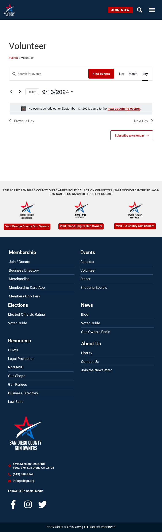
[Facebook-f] (13, 504)
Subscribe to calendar (129, 135)
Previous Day (24, 120)
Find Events (101, 74)
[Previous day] (11, 91)
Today (32, 91)
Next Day (141, 120)
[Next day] (19, 91)
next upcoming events (124, 108)
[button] (152, 10)
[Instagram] (28, 504)
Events (13, 57)
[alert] (81, 109)
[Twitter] (42, 504)
